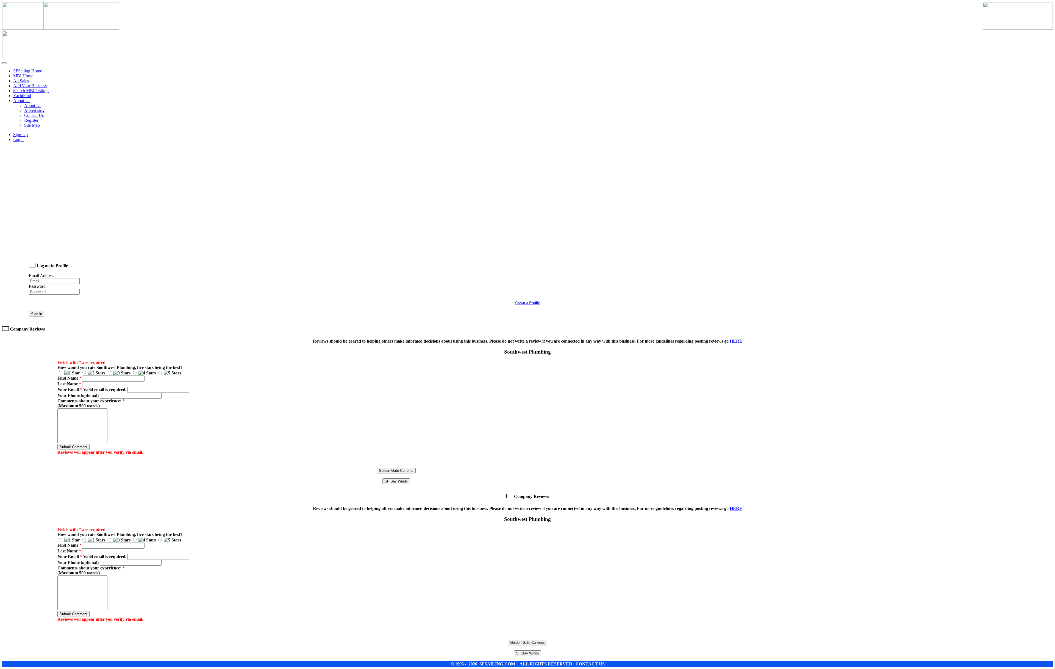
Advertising (34, 110)
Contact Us (34, 115)
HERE (736, 341)
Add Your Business (30, 85)
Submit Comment (73, 447)
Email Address (41, 275)
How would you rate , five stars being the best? (119, 367)
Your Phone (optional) (78, 395)
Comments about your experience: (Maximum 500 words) (91, 403)
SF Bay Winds (396, 481)
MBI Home (23, 76)
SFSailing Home (27, 71)
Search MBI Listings (31, 90)
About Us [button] (21, 100)
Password (37, 286)
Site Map (32, 125)
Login (18, 139)
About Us (32, 105)
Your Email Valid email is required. (91, 389)
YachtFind (22, 95)
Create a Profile (527, 303)
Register (31, 120)
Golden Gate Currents (396, 470)
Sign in (36, 314)
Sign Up (20, 134)
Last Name (69, 384)
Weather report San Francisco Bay (67, 250)
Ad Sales (21, 80)
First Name (69, 378)
